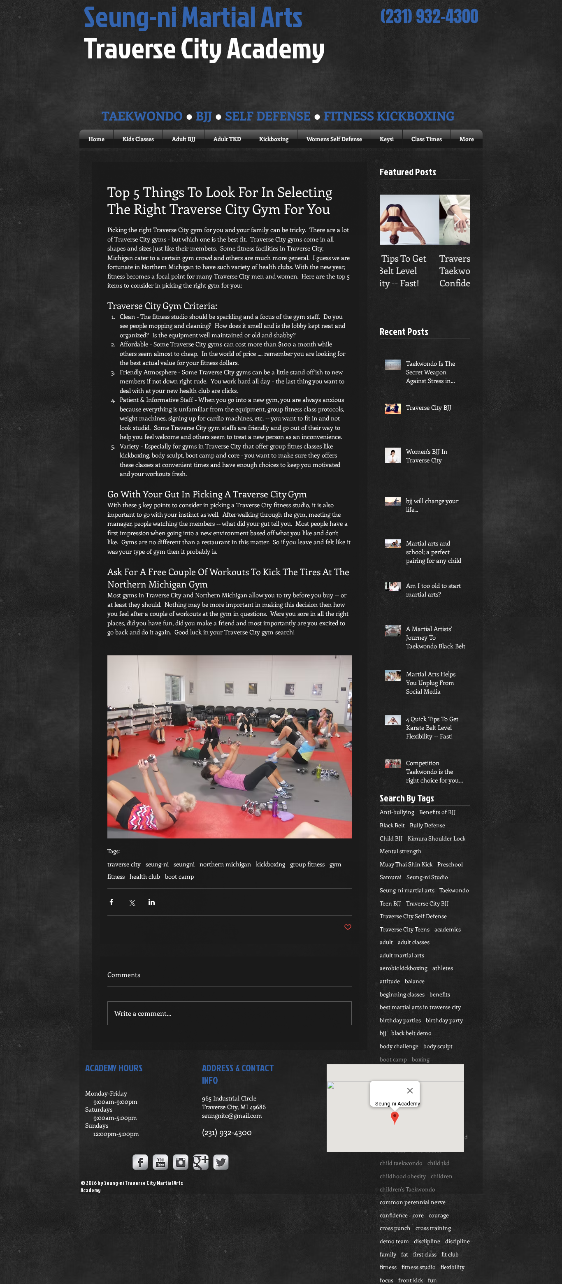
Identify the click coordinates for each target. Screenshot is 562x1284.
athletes (442, 968)
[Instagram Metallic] (180, 1162)
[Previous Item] (393, 220)
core (418, 1215)
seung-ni (157, 864)
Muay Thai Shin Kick (406, 864)
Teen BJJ (390, 903)
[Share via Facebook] (111, 902)
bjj (383, 1033)
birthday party (444, 1020)
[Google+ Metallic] (201, 1162)
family (388, 1254)
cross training (433, 1228)
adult (386, 942)
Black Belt (392, 825)
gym (335, 864)
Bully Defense (427, 825)
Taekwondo (454, 890)
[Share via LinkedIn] (152, 902)
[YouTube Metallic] (160, 1162)
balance (415, 981)
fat (404, 1254)
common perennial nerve (413, 1202)
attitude (390, 981)
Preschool (450, 864)
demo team (394, 1241)
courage (439, 1215)
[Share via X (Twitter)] (131, 902)
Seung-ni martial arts (407, 890)
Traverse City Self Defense (413, 916)
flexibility (452, 1267)
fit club (450, 1254)
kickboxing (270, 864)
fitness (116, 876)
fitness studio (419, 1267)
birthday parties (400, 1020)
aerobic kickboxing (403, 968)
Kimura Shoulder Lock (436, 838)
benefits (440, 994)
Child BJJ (391, 838)
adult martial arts (402, 955)
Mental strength (401, 851)
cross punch (395, 1228)
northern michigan (225, 864)
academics (447, 929)
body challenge (399, 1046)
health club (145, 876)
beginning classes (402, 994)
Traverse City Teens (405, 929)
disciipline (427, 1241)
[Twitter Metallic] (221, 1162)
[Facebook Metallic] (140, 1162)
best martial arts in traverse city (420, 1007)
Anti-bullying (397, 812)
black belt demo (411, 1033)
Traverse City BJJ (427, 903)
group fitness (307, 864)
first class (425, 1254)
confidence (394, 1215)
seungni (184, 864)
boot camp (179, 876)
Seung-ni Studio (427, 877)
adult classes (414, 942)
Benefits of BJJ (437, 812)
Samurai (391, 877)
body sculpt (438, 1046)
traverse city (124, 864)
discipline (457, 1241)
